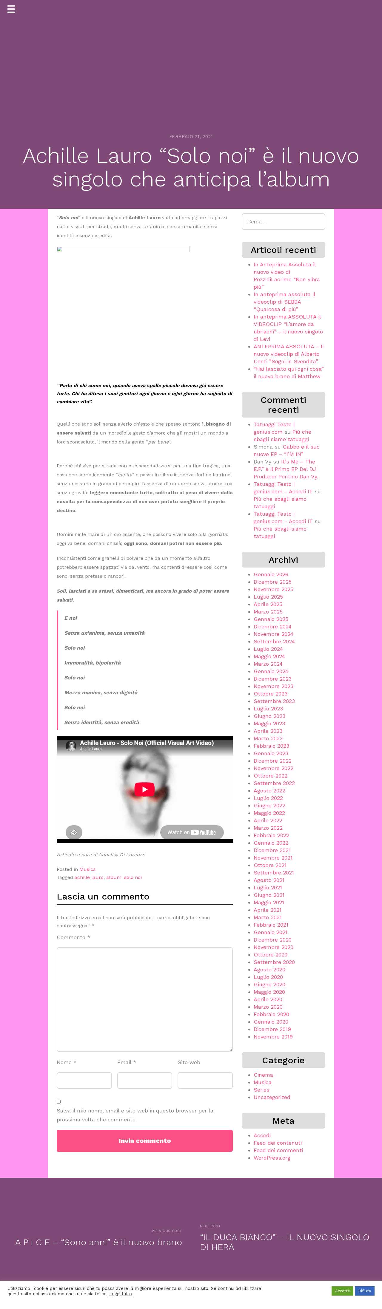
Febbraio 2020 (271, 1014)
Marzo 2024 (268, 664)
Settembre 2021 (274, 872)
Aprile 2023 (268, 731)
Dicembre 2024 (273, 626)
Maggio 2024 (269, 656)
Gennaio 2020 (271, 1022)
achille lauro (89, 877)
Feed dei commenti (278, 1150)
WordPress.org (272, 1158)
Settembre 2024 (274, 641)
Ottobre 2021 (270, 865)
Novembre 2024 (273, 634)
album (113, 877)
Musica (87, 869)
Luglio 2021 (268, 887)
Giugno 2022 (269, 805)
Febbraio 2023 (271, 746)
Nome (67, 1062)
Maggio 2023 (269, 723)
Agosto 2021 (269, 880)
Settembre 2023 (274, 701)
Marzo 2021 (268, 917)
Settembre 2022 (274, 783)
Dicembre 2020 (273, 939)
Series (261, 1090)
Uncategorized (272, 1097)
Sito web (189, 1062)
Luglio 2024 (268, 649)
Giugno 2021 (269, 895)
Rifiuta (364, 1291)
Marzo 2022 (268, 828)
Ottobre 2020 (270, 954)
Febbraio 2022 (271, 835)
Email (126, 1062)
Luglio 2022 (268, 798)
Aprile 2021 (267, 910)
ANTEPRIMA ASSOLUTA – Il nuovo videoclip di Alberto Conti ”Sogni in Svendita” (289, 353)
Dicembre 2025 (273, 582)
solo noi (133, 877)
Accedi (262, 1135)
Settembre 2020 (274, 962)
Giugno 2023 (269, 716)
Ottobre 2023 (270, 693)
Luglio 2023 (268, 708)
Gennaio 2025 (271, 619)
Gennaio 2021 (270, 932)
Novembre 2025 (273, 589)
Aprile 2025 (268, 604)
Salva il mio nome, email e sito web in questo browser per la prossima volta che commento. (135, 1115)
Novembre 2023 (273, 686)
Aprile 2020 (268, 999)
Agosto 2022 (269, 790)
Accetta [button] (342, 1291)
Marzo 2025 (268, 611)
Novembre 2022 (273, 768)
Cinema (263, 1075)
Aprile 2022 (268, 820)
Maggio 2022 (269, 813)
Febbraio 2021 (271, 925)
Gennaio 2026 (271, 574)
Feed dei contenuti (278, 1143)
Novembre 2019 (273, 1036)
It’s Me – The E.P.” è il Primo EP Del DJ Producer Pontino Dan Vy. (286, 469)
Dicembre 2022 (273, 761)
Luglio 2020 (268, 977)
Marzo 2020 (268, 1007)
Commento (73, 937)
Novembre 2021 (273, 857)
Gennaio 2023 (271, 753)
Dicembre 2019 (272, 1029)
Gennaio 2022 (271, 843)
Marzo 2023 (268, 738)
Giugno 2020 (269, 984)
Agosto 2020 (269, 969)
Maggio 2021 (269, 902)
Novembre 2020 (273, 947)
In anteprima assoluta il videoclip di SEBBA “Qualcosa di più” (284, 301)
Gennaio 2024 (271, 671)
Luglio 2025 (268, 597)
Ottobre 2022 (270, 775)
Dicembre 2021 (272, 850)
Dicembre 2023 (273, 679)
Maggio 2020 (269, 992)
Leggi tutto (120, 1293)
